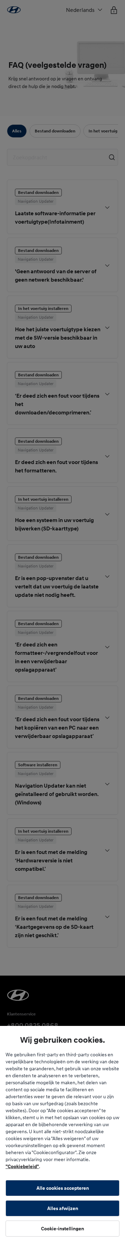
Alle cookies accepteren (62, 1188)
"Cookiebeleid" (22, 1166)
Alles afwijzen (62, 1208)
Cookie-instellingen (62, 1228)
